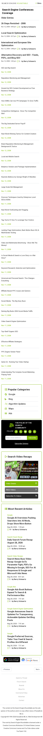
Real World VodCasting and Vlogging (14, 210)
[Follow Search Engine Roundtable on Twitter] (20, 431)
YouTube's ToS (21, 731)
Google (10, 515)
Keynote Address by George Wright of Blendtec (18, 177)
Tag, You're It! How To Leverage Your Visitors (17, 220)
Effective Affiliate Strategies (11, 342)
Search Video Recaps (15, 556)
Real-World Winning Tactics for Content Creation (18, 134)
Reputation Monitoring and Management (15, 78)
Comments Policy (21, 693)
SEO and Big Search (8, 68)
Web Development (34, 717)
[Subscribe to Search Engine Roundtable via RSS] (34, 431)
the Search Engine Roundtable (23, 708)
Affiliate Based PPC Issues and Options (15, 291)
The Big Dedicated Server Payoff (13, 124)
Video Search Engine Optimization (13, 321)
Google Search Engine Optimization (20, 609)
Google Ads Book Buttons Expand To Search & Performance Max (19, 592)
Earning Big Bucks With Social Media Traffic (17, 311)
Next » (38, 669)
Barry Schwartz (30, 27)
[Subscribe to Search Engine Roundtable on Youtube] (30, 431)
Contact (21, 700)
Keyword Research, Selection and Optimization (18, 268)
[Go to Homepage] (15, 3)
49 (10, 530)
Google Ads (11, 587)
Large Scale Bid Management (12, 187)
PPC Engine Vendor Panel (10, 352)
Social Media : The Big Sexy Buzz (13, 301)
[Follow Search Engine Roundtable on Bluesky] (25, 431)
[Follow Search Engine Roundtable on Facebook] (16, 431)
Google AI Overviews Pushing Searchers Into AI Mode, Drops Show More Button (21, 521)
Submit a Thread (21, 678)
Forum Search (21, 682)
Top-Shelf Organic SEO (9, 331)
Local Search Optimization (13, 33)
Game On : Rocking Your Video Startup (15, 362)
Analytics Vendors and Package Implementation (18, 167)
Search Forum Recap (14, 537)
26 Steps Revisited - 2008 (13, 23)
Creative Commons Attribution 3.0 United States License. (21, 725)
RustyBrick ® (20, 717)
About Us (21, 689)
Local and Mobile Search (10, 157)
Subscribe (32, 438)
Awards (21, 685)
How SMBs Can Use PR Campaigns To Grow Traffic (19, 101)
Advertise (21, 696)
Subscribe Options (21, 444)
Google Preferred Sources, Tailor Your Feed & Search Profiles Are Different (20, 639)
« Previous (6, 669)
